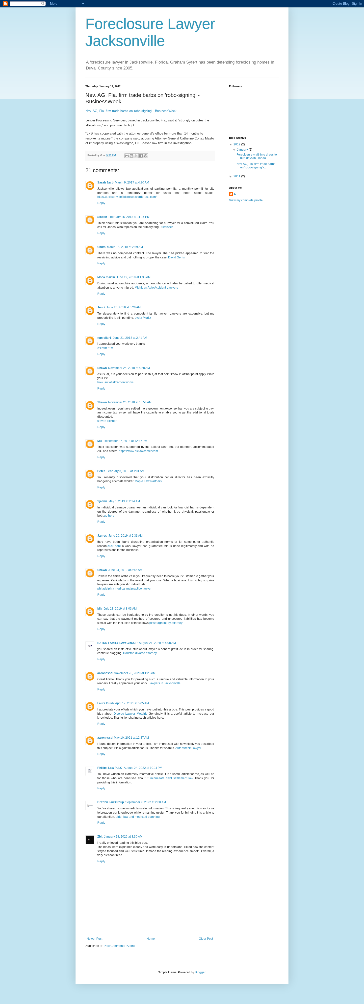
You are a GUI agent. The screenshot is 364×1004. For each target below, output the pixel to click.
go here (109, 515)
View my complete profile (246, 200)
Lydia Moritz (143, 317)
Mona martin (106, 277)
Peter (101, 471)
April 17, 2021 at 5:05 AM (132, 703)
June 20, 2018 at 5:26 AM (123, 307)
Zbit (100, 836)
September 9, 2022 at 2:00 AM (145, 802)
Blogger (200, 972)
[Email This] (126, 155)
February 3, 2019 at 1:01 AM (125, 471)
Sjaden (102, 217)
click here (114, 546)
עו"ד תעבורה (105, 348)
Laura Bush (105, 703)
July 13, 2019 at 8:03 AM (120, 608)
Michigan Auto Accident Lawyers (156, 287)
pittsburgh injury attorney (165, 623)
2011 (237, 176)
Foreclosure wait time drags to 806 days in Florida (256, 156)
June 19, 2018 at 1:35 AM (133, 277)
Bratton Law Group (110, 802)
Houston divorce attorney (140, 653)
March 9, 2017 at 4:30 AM (132, 182)
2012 (237, 144)
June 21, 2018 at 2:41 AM (130, 338)
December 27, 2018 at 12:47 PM (125, 441)
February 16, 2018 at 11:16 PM (129, 217)
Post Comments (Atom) (119, 946)
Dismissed (166, 227)
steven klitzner (107, 421)
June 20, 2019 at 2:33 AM (125, 535)
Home (151, 938)
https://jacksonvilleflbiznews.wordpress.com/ (126, 197)
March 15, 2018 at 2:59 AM (125, 247)
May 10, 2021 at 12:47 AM (131, 737)
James (102, 535)
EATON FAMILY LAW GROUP (117, 643)
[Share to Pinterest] (145, 155)
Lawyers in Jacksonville (165, 683)
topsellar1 (104, 338)
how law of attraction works (115, 382)
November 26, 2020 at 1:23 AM (135, 673)
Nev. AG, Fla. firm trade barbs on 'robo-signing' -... (255, 165)
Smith (101, 247)
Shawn (102, 368)
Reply (101, 203)
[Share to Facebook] (140, 155)
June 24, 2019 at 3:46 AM (125, 570)
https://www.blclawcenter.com (138, 451)
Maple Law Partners (148, 481)
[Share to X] (136, 155)
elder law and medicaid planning (138, 817)
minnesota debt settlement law (171, 778)
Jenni (101, 307)
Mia (99, 441)
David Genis (176, 257)
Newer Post (94, 938)
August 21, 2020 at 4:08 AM (157, 643)
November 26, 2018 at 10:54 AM (130, 402)
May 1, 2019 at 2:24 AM (124, 501)
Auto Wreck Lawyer (188, 748)
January (243, 149)
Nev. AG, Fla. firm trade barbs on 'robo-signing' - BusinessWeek (131, 111)
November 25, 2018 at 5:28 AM (129, 368)
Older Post (206, 938)
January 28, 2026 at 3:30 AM (123, 836)
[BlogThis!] (131, 155)
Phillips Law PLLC (109, 768)
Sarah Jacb (105, 182)
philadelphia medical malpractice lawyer (124, 588)
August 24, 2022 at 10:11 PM (143, 768)
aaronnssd (104, 673)
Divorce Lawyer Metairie (131, 713)
